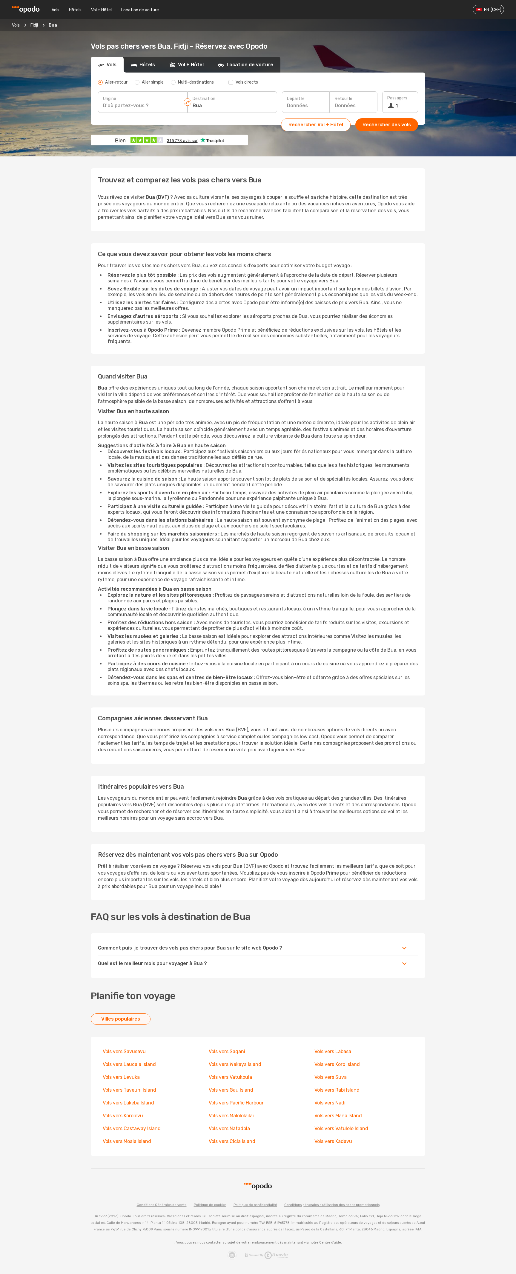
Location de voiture (140, 10)
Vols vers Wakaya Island (235, 1064)
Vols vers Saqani (227, 1051)
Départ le (296, 98)
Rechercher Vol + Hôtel (315, 124)
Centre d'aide (330, 1242)
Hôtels (75, 10)
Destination (204, 98)
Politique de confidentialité (255, 1205)
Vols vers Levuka (121, 1077)
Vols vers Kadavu (333, 1141)
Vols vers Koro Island (337, 1064)
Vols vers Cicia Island (232, 1141)
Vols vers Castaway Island (132, 1128)
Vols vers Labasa (332, 1051)
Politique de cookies (210, 1205)
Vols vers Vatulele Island (341, 1128)
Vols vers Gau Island (231, 1090)
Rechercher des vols (387, 124)
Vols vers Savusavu (124, 1051)
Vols (55, 10)
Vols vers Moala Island (127, 1141)
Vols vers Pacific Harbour (236, 1103)
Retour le (343, 98)
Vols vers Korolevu (123, 1115)
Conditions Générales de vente (162, 1205)
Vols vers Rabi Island (337, 1090)
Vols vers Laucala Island (129, 1064)
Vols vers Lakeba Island (128, 1103)
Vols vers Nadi (329, 1103)
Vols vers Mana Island (338, 1115)
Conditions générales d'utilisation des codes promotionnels (332, 1205)
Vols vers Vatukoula (230, 1077)
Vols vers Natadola (229, 1128)
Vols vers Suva (330, 1077)
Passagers (397, 98)
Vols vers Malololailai (231, 1115)
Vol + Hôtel (101, 10)
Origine (109, 98)
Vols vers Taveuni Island (129, 1090)
